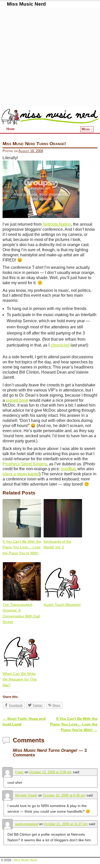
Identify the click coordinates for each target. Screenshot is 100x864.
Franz (19, 772)
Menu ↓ (87, 129)
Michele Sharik (26, 795)
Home (10, 129)
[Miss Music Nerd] (50, 116)
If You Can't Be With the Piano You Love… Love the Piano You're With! (22, 547)
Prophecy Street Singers (25, 464)
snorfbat (68, 469)
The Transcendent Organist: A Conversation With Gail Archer (21, 613)
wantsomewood (26, 824)
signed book (17, 400)
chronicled (60, 345)
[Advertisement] (50, 57)
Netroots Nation (57, 224)
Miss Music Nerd (26, 4)
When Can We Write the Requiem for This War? (20, 679)
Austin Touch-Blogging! (62, 605)
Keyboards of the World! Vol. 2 (57, 544)
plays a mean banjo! (21, 474)
